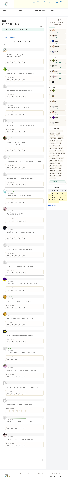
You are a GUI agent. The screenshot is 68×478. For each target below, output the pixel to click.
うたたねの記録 (37, 473)
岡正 (8, 227)
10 (57, 195)
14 (49, 197)
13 (65, 195)
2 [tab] (34, 16)
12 (62, 195)
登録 (60, 473)
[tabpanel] (9, 11)
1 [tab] (32, 16)
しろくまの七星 (11, 191)
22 (52, 199)
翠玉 (8, 85)
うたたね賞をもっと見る (57, 181)
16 (55, 197)
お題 (4, 20)
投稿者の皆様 (55, 473)
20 (65, 197)
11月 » (54, 205)
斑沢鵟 (9, 330)
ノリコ (9, 208)
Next (67, 12)
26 (62, 199)
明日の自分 (10, 296)
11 (60, 195)
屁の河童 (9, 68)
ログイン (64, 473)
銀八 (8, 103)
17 (57, 197)
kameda (9, 348)
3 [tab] (36, 16)
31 (57, 202)
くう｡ (9, 49)
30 (55, 202)
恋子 (8, 244)
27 (65, 199)
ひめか (9, 434)
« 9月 (49, 205)
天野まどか (10, 173)
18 (60, 197)
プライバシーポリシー (46, 473)
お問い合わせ (29, 473)
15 (52, 197)
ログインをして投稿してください (11, 37)
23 (55, 199)
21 (49, 199)
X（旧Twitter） (22, 473)
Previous (1, 12)
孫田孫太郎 (10, 137)
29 (52, 202)
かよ (8, 365)
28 (49, 202)
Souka (9, 156)
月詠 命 (9, 261)
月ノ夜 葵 (10, 279)
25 (60, 199)
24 (57, 199)
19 (62, 197)
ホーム (16, 473)
